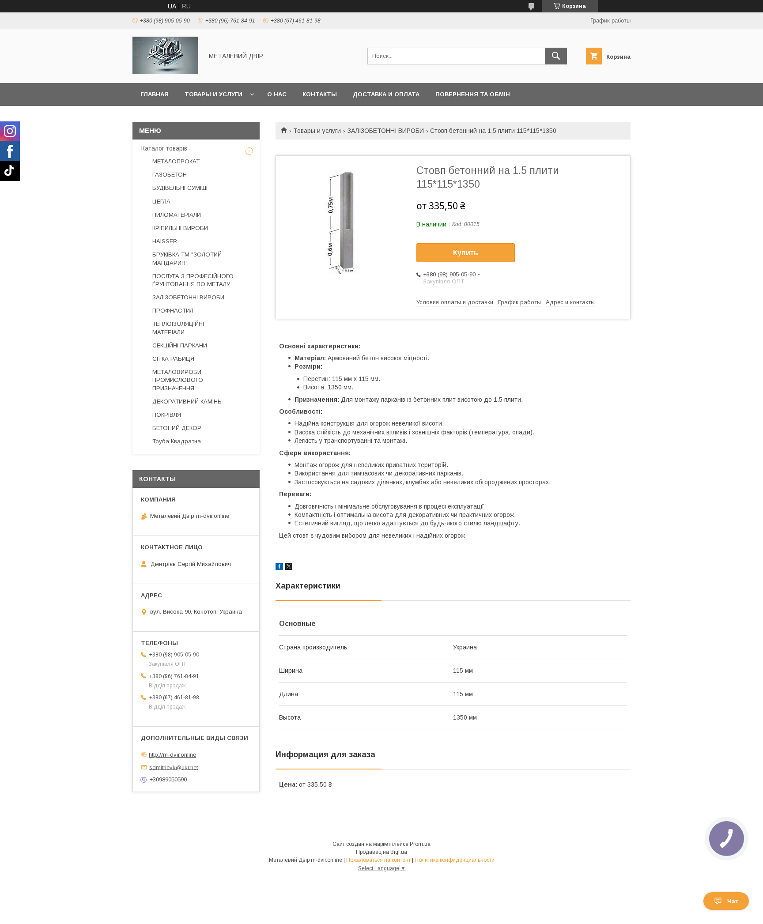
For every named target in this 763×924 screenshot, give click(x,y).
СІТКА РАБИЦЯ (173, 358)
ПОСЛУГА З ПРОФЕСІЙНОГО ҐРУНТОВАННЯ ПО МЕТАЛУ (193, 280)
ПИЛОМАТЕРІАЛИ (176, 214)
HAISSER (164, 241)
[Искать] (556, 56)
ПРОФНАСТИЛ (172, 310)
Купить (465, 252)
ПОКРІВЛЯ (166, 414)
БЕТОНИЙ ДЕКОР (176, 428)
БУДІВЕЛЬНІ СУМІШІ (180, 188)
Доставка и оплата (386, 94)
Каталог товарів (164, 148)
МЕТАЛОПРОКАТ (176, 161)
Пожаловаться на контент (378, 860)
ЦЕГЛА (161, 201)
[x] (288, 567)
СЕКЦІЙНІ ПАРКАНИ (179, 345)
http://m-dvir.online (172, 754)
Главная (154, 94)
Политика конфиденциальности (455, 860)
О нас (277, 94)
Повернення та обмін (472, 94)
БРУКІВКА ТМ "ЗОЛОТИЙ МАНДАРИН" (187, 258)
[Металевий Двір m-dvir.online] (165, 71)
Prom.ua (420, 844)
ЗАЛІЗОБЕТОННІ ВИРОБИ (386, 130)
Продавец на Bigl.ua (381, 852)
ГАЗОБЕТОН (169, 174)
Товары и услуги (213, 94)
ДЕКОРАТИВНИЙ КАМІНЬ (187, 401)
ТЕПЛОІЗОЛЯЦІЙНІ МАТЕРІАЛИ (178, 328)
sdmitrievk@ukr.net (173, 767)
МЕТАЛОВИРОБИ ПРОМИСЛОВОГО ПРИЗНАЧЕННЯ (177, 380)
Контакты (319, 94)
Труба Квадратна (176, 441)
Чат (732, 901)
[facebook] (279, 567)
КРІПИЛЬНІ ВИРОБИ (180, 228)
